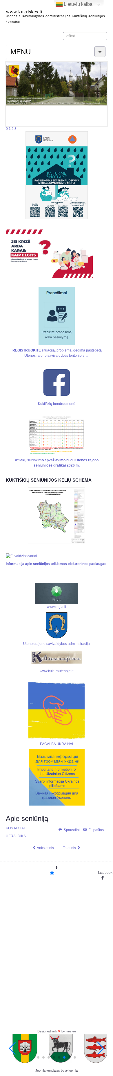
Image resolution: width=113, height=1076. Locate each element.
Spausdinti (72, 830)
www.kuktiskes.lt (24, 11)
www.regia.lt (56, 607)
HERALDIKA (16, 836)
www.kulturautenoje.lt (56, 671)
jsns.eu (71, 1031)
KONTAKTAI (15, 828)
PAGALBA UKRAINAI (56, 744)
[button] (38, 1057)
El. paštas (96, 830)
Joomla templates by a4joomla (56, 1070)
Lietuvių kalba (77, 4)
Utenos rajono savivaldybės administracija (56, 644)
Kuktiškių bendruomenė (56, 404)
